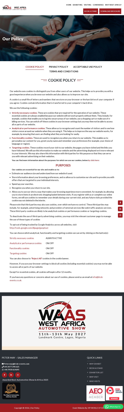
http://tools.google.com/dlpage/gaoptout (29, 228)
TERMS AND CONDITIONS (63, 71)
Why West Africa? (113, 5)
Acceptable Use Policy (87, 67)
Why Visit (94, 377)
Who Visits (94, 381)
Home (68, 5)
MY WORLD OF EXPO (97, 408)
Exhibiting (77, 5)
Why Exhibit (95, 364)
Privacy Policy (58, 67)
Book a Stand (96, 368)
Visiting (87, 5)
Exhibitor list (96, 372)
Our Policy (35, 408)
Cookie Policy (35, 67)
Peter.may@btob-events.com (16, 364)
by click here (93, 160)
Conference (98, 5)
